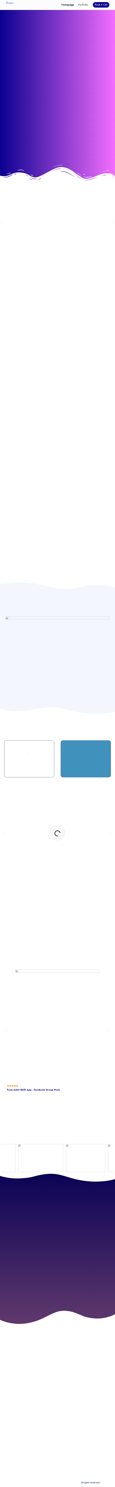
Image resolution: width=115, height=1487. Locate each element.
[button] (2, 222)
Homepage (67, 5)
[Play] (57, 833)
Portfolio (83, 5)
